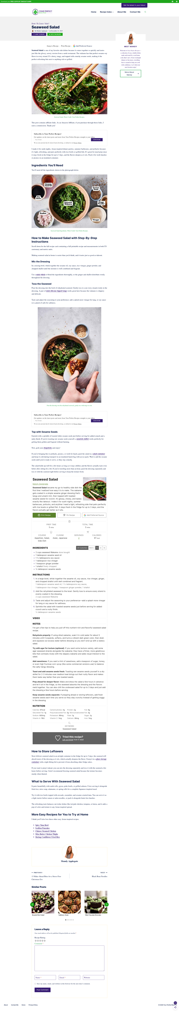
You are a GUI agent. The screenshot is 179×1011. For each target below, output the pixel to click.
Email (63, 977)
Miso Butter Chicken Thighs (46, 834)
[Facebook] (172, 1)
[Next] (107, 904)
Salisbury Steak (63, 915)
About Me (121, 12)
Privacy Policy (33, 1005)
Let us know (67, 739)
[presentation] (43, 902)
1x (97, 548)
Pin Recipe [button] (70, 515)
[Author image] (33, 31)
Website (87, 977)
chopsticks (48, 447)
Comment (39, 943)
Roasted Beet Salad (38, 915)
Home (93, 12)
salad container (99, 453)
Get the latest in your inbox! (134, 5)
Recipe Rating (40, 937)
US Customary (82, 548)
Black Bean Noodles (99, 874)
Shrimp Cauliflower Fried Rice (47, 837)
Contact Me (135, 12)
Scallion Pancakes (42, 828)
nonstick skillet (83, 438)
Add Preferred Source (83, 46)
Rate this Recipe (56, 34)
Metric (91, 548)
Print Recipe (65, 46)
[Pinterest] (176, 1)
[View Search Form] (145, 12)
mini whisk (40, 274)
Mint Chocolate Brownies (93, 915)
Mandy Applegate (42, 31)
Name (38, 977)
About (6, 1005)
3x (104, 548)
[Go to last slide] (32, 904)
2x (101, 548)
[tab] (65, 919)
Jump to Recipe (39, 34)
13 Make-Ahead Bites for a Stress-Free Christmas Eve (46, 876)
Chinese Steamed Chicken (45, 831)
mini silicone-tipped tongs (56, 290)
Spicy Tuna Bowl (42, 825)
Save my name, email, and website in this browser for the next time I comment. (63, 984)
